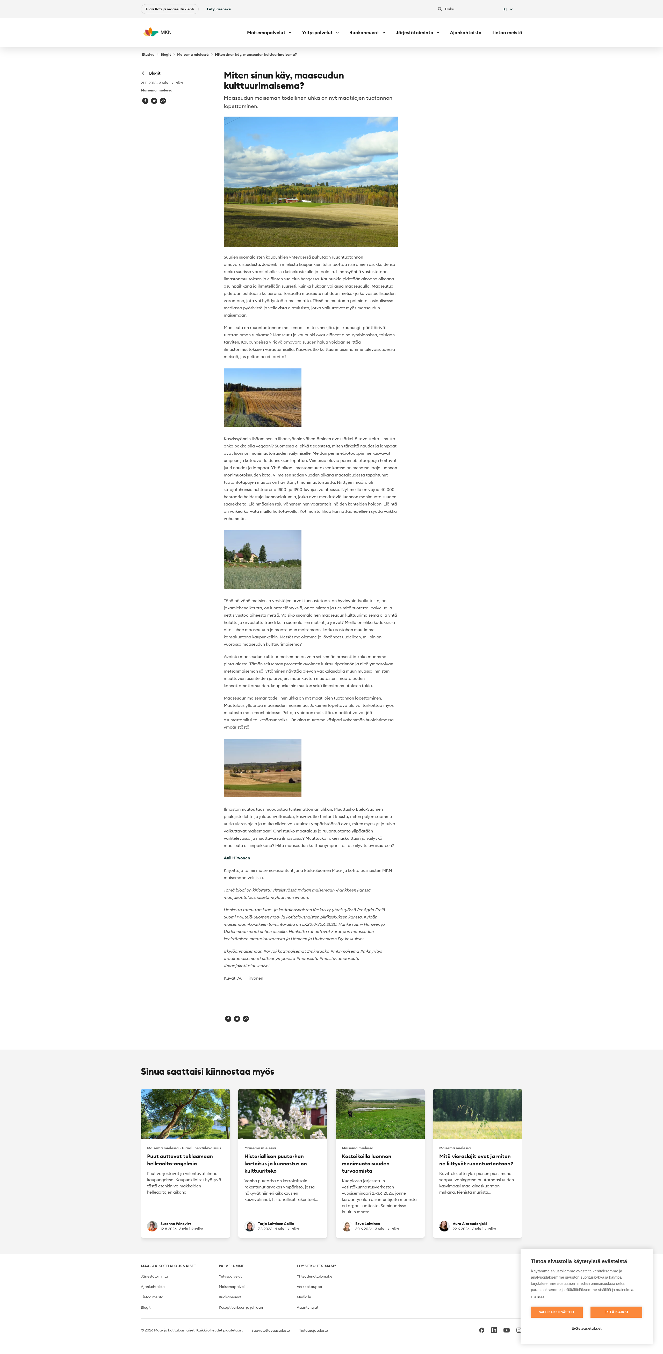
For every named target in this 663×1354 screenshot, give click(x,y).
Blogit (166, 54)
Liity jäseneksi (219, 9)
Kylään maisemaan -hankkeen (327, 890)
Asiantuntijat (307, 1307)
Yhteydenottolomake (314, 1276)
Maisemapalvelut (233, 1286)
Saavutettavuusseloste (270, 1330)
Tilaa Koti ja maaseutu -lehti (169, 9)
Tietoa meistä (507, 32)
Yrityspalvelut (230, 1276)
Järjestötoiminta (154, 1276)
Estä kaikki (616, 1312)
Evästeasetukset (587, 1328)
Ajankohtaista (465, 32)
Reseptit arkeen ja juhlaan (241, 1307)
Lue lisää (537, 1297)
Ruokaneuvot (230, 1297)
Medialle (304, 1297)
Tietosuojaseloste (313, 1330)
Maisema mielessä (193, 54)
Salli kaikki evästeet (556, 1312)
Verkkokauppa (309, 1286)
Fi (505, 9)
